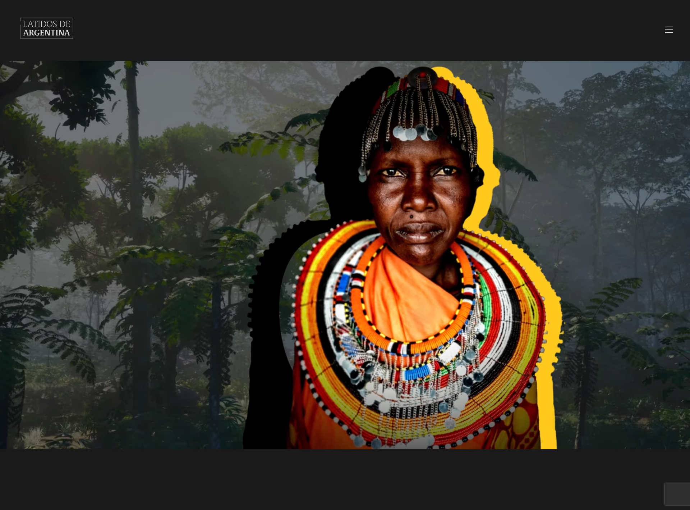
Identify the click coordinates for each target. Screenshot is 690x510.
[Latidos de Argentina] (47, 44)
